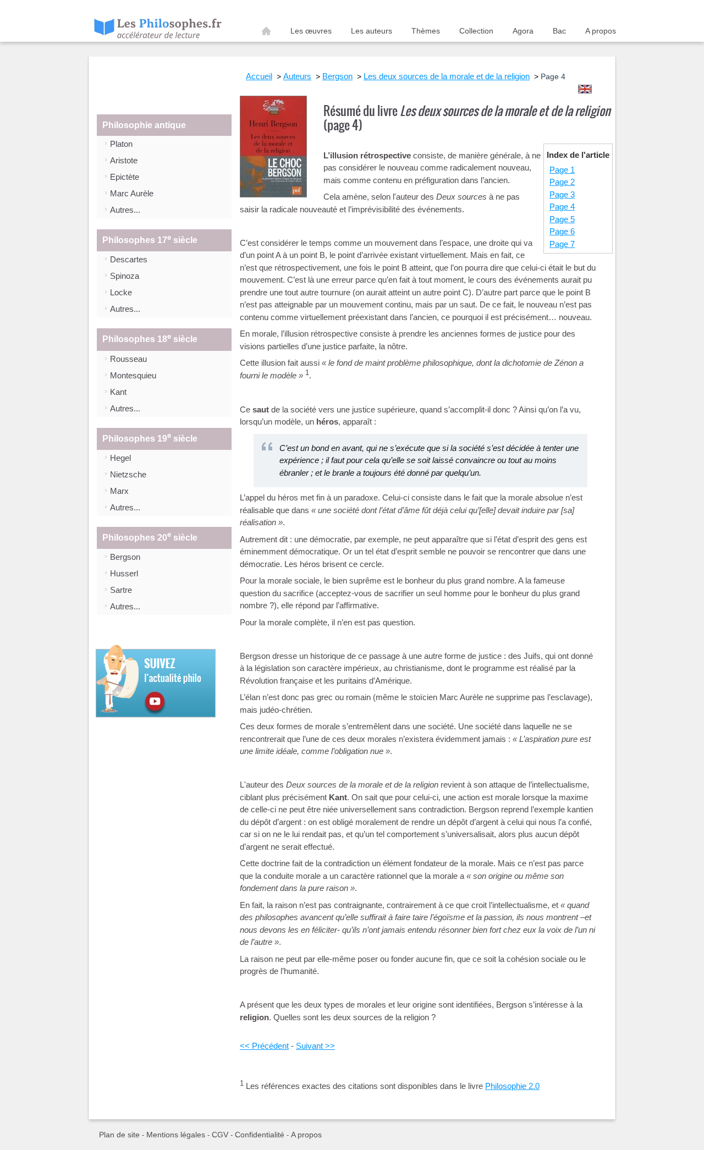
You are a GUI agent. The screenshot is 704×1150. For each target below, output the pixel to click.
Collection (476, 30)
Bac (559, 30)
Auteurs (297, 76)
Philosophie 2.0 (512, 1086)
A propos (600, 30)
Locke (121, 292)
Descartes (128, 259)
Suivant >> (315, 1045)
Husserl (124, 573)
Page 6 (562, 231)
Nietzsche (128, 474)
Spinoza (124, 275)
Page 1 (562, 169)
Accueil (266, 33)
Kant (118, 392)
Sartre (121, 590)
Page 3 (562, 194)
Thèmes (425, 30)
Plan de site (119, 1134)
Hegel (120, 458)
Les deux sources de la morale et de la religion (447, 76)
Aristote (124, 160)
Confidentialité (259, 1134)
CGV (220, 1134)
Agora (523, 30)
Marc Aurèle (131, 193)
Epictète (124, 176)
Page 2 (562, 181)
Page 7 (562, 244)
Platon (121, 143)
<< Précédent (264, 1045)
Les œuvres (311, 30)
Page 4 (562, 206)
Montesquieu (133, 375)
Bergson (125, 557)
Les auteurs (371, 30)
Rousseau (128, 359)
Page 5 (562, 219)
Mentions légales (175, 1134)
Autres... (125, 209)
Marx (119, 491)
